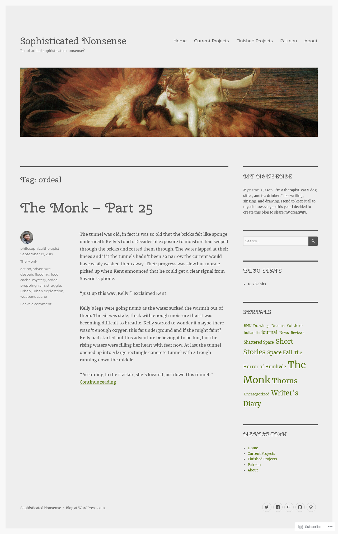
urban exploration (47, 291)
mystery (39, 280)
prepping (28, 285)
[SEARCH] (313, 241)
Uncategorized (256, 394)
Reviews (297, 332)
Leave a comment (35, 304)
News (284, 332)
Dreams (278, 326)
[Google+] (289, 507)
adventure (42, 269)
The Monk (28, 261)
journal (269, 332)
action (25, 269)
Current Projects (211, 40)
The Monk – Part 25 (86, 208)
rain (41, 285)
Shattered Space (259, 342)
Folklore (295, 325)
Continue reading (98, 382)
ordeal (53, 280)
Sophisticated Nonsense (73, 41)
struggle (53, 285)
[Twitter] (266, 507)
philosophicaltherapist (39, 248)
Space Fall (279, 352)
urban (25, 291)
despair (26, 274)
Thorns (285, 380)
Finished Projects (254, 40)
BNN (247, 326)
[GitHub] (300, 507)
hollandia (252, 332)
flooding (42, 274)
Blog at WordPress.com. (86, 508)
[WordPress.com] (311, 507)
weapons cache (33, 296)
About (311, 40)
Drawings (261, 326)
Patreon (288, 40)
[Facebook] (278, 507)
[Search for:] (275, 241)
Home (180, 40)
